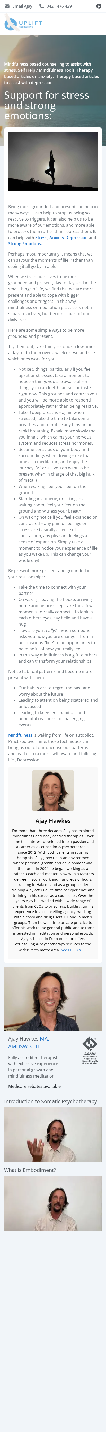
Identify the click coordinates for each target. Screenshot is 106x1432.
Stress (41, 237)
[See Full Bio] (84, 950)
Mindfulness (20, 735)
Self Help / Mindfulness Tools (46, 70)
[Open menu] (99, 24)
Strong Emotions (24, 244)
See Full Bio (71, 949)
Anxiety (56, 237)
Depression (76, 237)
